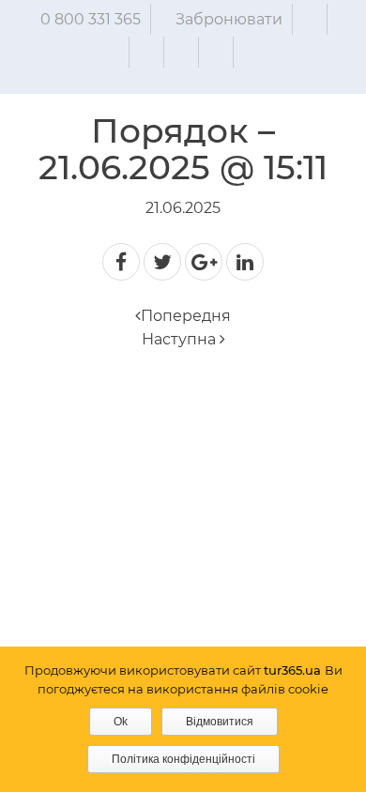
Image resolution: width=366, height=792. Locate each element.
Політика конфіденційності (183, 759)
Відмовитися (219, 721)
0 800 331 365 (90, 19)
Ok (121, 721)
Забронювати (228, 19)
